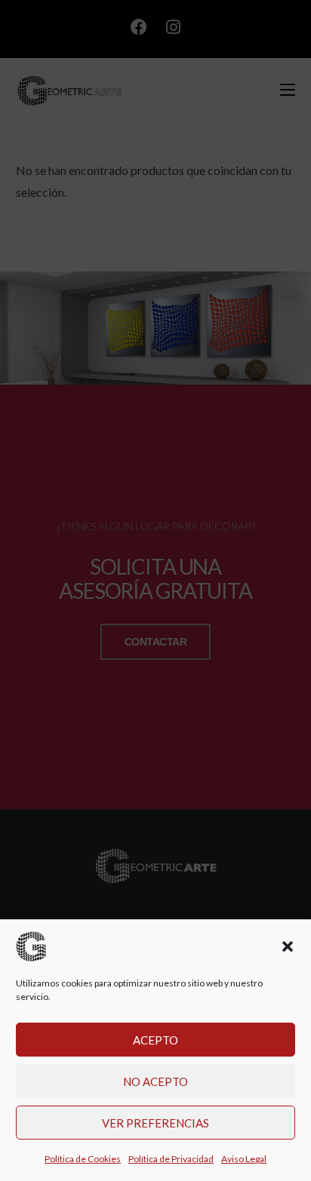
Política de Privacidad (171, 1158)
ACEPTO (155, 1040)
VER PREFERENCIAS (155, 1123)
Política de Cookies (83, 1158)
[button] (287, 946)
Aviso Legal (243, 1158)
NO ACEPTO (155, 1081)
